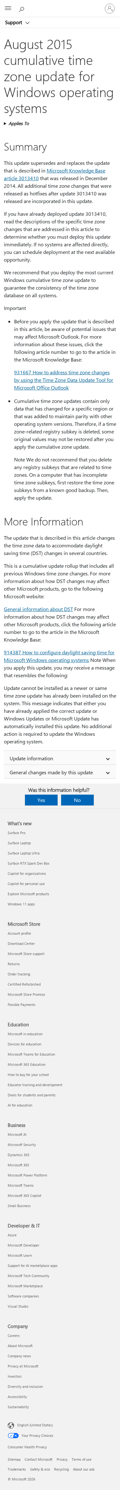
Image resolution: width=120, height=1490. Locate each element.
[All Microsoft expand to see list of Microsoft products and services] (8, 8)
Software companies (23, 1296)
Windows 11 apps (21, 904)
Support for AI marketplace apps (33, 1265)
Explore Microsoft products (28, 893)
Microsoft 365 (18, 1165)
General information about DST (38, 609)
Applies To (19, 123)
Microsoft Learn (20, 1255)
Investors (15, 1376)
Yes (41, 800)
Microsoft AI (17, 1134)
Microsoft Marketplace (25, 1285)
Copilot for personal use (26, 883)
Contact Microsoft (38, 1459)
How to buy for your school (28, 1074)
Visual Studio (18, 1306)
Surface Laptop (19, 842)
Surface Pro (16, 832)
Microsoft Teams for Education (31, 1054)
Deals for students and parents (32, 1095)
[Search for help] (22, 8)
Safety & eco (40, 1469)
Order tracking (19, 974)
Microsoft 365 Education (26, 1064)
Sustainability (18, 1406)
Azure (12, 1235)
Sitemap (14, 1459)
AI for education (20, 1105)
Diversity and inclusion (25, 1386)
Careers (14, 1335)
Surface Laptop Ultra (24, 853)
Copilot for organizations (27, 873)
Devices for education (24, 1044)
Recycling (61, 1469)
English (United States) (35, 1425)
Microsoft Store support (26, 953)
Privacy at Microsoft (23, 1366)
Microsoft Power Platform (27, 1175)
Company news (19, 1355)
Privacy (62, 1459)
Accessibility (17, 1396)
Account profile (19, 933)
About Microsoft (20, 1345)
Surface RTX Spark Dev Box (28, 863)
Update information (31, 758)
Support (14, 22)
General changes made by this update (51, 772)
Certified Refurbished (24, 984)
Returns (14, 963)
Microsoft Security (22, 1144)
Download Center (21, 943)
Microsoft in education (25, 1033)
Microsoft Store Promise (26, 994)
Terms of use (82, 1459)
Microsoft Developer (23, 1245)
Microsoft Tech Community (28, 1275)
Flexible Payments (22, 1004)
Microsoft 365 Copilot (24, 1195)
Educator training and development (35, 1084)
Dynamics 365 (18, 1154)
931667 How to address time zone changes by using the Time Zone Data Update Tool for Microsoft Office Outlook (63, 380)
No (77, 800)
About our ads (84, 1469)
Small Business (19, 1205)
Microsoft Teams (21, 1185)
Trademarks (17, 1469)
